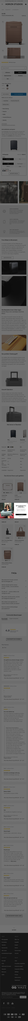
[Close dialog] (27, 503)
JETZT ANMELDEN (20, 514)
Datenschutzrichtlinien (21, 516)
